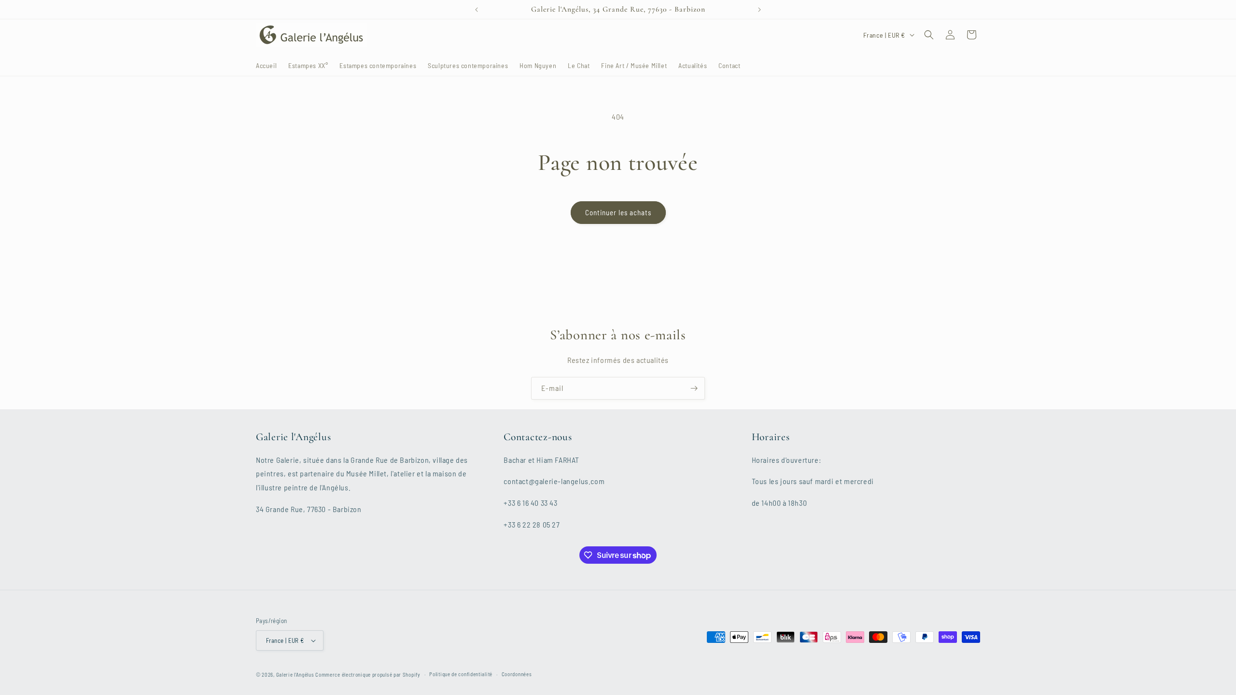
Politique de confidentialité (460, 674)
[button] (929, 34)
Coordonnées (517, 674)
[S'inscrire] (693, 388)
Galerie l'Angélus (295, 674)
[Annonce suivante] (759, 9)
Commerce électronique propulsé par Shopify (367, 674)
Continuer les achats (618, 212)
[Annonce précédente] (476, 9)
